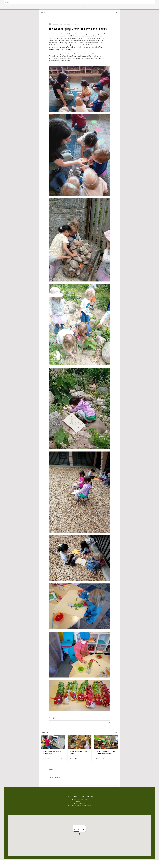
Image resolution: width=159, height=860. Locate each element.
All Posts (43, 13)
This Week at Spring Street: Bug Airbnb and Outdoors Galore (52, 752)
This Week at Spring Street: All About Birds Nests (78, 752)
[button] (116, 12)
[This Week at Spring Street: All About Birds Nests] (80, 742)
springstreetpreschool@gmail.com (82, 805)
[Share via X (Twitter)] (53, 718)
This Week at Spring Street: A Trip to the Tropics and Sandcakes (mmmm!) (105, 752)
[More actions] (109, 24)
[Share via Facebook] (49, 718)
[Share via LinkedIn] (58, 718)
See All (116, 732)
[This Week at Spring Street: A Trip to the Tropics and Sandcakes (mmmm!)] (106, 742)
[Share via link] (62, 718)
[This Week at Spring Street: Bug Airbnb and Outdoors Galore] (53, 742)
